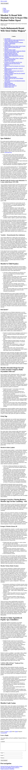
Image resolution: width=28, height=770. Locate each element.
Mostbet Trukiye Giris (9, 86)
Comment (3, 741)
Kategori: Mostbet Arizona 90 (10, 53)
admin (16, 731)
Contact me (5, 11)
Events (4, 9)
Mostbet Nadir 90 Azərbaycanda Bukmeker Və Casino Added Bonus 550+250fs (14, 40)
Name (2, 752)
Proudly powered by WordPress (7, 768)
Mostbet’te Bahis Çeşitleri (9, 49)
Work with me (6, 10)
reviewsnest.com (8, 152)
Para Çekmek (7, 75)
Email (2, 755)
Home (4, 8)
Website (2, 757)
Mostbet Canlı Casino (9, 60)
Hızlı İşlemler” (7, 44)
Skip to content (4, 1)
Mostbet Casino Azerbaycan (10, 85)
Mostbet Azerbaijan (8, 83)
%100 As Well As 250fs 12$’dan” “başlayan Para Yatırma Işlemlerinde (13, 59)
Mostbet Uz (6, 64)
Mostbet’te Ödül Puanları (9, 43)
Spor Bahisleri (7, 38)
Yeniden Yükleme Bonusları (10, 77)
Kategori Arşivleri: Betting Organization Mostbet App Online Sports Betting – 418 (14, 51)
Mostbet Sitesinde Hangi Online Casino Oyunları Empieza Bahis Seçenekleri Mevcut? (14, 46)
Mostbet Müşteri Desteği (9, 84)
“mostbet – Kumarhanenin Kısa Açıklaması (13, 42)
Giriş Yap (6, 48)
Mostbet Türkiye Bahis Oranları (11, 54)
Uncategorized (4, 732)
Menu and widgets (4, 3)
